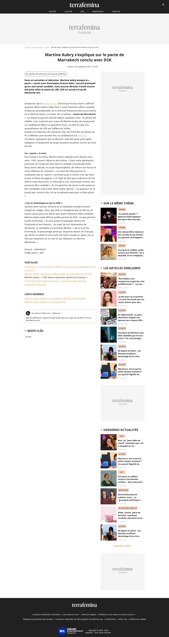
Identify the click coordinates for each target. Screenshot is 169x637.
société (52, 11)
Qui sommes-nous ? (71, 614)
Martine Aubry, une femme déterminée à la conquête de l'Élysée (58, 273)
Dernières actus (36, 47)
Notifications (111, 619)
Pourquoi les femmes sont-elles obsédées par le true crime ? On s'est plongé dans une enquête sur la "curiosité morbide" (131, 338)
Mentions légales (89, 614)
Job (82, 11)
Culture (68, 11)
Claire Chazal (50, 103)
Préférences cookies (138, 619)
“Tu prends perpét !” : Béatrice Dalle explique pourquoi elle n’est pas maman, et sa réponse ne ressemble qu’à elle (130, 219)
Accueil (26, 47)
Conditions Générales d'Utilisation (47, 614)
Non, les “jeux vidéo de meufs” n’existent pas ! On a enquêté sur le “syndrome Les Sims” (131, 444)
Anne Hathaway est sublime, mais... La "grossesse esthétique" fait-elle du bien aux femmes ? (129, 500)
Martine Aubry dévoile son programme (44, 301)
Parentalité (97, 11)
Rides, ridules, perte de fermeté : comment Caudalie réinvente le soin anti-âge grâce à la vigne (131, 516)
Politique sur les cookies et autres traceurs (116, 614)
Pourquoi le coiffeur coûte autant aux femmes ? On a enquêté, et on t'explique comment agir (131, 254)
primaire (82, 135)
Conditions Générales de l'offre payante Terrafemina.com (79, 619)
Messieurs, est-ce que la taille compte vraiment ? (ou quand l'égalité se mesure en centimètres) (130, 373)
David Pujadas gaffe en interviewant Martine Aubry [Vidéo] (55, 298)
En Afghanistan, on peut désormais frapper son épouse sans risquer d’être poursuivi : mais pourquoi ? (131, 320)
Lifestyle (116, 11)
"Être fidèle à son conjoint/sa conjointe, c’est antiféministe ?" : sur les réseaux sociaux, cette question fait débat (131, 284)
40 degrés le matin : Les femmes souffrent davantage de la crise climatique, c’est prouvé (129, 354)
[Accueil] (84, 4)
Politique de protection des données (38, 619)
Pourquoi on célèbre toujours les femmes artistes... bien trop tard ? (130, 479)
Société (46, 47)
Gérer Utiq (122, 619)
